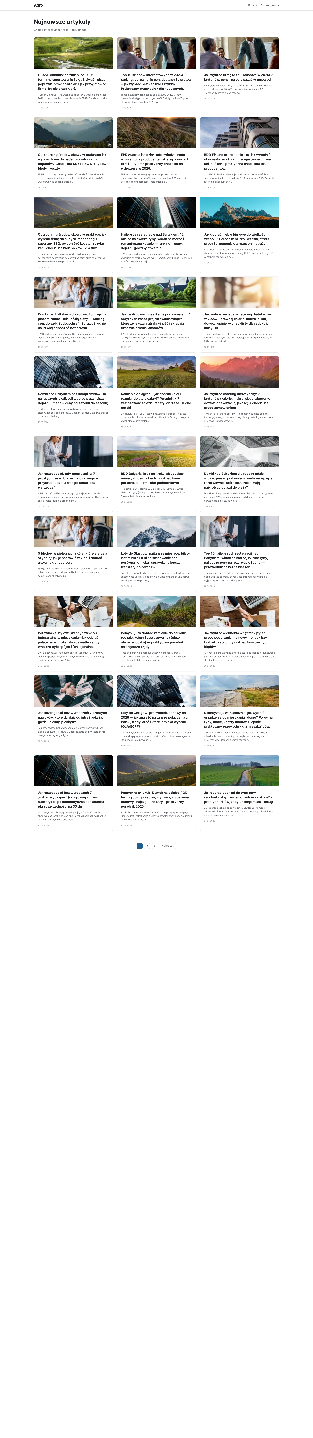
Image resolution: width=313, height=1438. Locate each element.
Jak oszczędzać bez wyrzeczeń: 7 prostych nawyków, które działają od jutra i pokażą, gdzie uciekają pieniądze (72, 717)
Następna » (168, 846)
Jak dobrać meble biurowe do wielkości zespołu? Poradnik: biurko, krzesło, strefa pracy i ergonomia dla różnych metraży (236, 238)
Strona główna (270, 5)
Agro (38, 5)
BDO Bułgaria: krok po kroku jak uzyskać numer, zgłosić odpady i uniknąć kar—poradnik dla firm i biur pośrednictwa (152, 478)
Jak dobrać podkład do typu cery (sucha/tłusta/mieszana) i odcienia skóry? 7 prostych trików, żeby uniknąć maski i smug (238, 797)
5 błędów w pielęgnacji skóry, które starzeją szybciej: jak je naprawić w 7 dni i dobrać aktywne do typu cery (72, 557)
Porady (252, 5)
